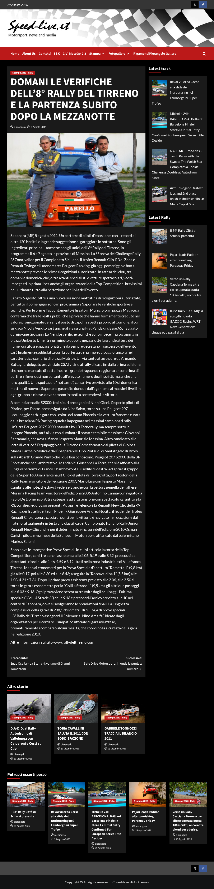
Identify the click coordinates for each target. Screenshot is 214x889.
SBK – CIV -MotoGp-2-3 (70, 53)
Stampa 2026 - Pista (63, 801)
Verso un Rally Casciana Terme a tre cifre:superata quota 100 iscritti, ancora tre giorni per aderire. (188, 821)
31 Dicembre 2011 (23, 759)
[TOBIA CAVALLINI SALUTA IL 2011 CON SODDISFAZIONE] (76, 708)
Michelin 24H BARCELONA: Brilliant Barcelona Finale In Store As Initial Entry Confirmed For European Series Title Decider (106, 825)
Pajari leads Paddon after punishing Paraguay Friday (145, 816)
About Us (29, 53)
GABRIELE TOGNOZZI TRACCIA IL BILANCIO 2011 (120, 733)
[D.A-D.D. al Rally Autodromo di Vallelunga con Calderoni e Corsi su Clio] (29, 708)
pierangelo (20, 126)
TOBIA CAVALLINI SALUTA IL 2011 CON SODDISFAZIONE (72, 733)
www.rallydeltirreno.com (73, 642)
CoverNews (120, 882)
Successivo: (113, 663)
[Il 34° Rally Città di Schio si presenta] (26, 794)
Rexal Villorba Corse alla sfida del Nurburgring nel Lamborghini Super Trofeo (65, 821)
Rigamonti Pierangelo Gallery (154, 53)
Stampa (95, 53)
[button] (204, 53)
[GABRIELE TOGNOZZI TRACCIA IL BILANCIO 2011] (123, 708)
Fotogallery (116, 53)
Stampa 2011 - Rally (22, 73)
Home (14, 53)
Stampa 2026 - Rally (22, 801)
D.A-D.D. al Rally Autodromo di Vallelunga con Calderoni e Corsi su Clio (26, 738)
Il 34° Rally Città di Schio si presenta (23, 814)
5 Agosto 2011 (39, 126)
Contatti (45, 53)
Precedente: (40, 663)
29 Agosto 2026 (22, 826)
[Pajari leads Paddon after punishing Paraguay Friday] (147, 794)
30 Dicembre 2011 (70, 749)
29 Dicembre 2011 (117, 749)
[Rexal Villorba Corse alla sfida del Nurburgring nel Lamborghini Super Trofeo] (66, 794)
